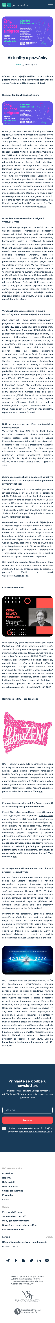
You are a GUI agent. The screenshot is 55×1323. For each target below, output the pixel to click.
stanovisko (43, 1008)
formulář (31, 412)
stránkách (7, 569)
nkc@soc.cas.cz (10, 1246)
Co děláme (7, 1173)
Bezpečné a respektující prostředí (19, 1225)
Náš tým (6, 1178)
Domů (18, 64)
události (42, 206)
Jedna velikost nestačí (14, 1216)
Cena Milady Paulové (13, 1229)
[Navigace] (50, 4)
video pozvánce (41, 79)
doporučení (23, 997)
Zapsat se (27, 1120)
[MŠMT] (27, 1281)
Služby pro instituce (12, 1191)
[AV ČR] (27, 1312)
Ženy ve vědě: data (12, 1212)
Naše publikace (10, 1186)
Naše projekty (9, 1182)
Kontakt (6, 1199)
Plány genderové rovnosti (15, 1220)
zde (40, 791)
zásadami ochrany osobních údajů (35, 1131)
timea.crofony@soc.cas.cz (15, 576)
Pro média (7, 1195)
